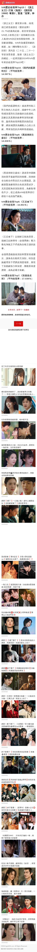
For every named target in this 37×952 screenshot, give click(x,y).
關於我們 (4, 949)
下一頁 (18, 324)
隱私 (18, 949)
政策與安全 (10, 949)
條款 (15, 949)
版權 (22, 949)
